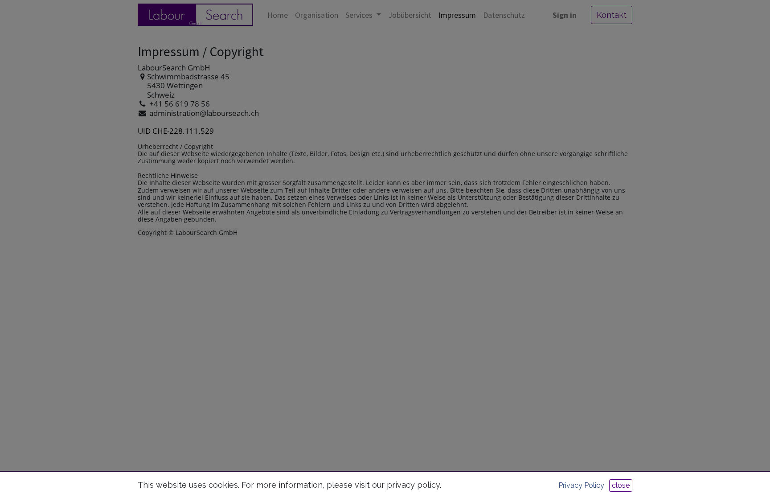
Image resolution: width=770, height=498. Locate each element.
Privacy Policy (581, 485)
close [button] (621, 485)
